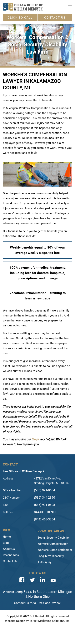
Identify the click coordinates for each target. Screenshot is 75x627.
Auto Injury (44, 562)
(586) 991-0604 (44, 490)
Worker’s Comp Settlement (55, 550)
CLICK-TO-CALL (20, 17)
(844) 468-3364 (44, 519)
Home (7, 536)
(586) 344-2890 (44, 497)
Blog (6, 543)
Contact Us (10, 561)
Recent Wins (11, 555)
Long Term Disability (51, 556)
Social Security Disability (53, 537)
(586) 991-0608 (44, 505)
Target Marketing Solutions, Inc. (49, 621)
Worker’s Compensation (53, 543)
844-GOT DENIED (46, 512)
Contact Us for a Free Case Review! (37, 603)
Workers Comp (13, 592)
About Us (9, 549)
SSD (29, 592)
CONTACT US (55, 17)
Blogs (35, 439)
